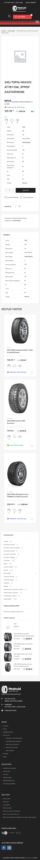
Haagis (6, 586)
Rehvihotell (10, 751)
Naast (9, 347)
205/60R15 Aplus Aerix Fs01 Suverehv (23, 655)
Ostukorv (6, 802)
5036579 (33, 2)
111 (23, 150)
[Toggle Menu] (37, 22)
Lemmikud (6, 805)
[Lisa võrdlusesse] (32, 318)
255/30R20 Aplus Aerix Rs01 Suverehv (23, 645)
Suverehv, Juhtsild (10, 554)
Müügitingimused (9, 781)
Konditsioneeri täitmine (13, 741)
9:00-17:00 (10, 2)
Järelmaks (6, 771)
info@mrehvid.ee (10, 710)
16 (23, 135)
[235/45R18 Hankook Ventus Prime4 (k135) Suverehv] (8, 671)
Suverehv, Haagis (9, 557)
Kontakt (5, 754)
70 (23, 131)
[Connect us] (3, 847)
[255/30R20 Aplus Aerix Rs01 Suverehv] (8, 651)
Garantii (5, 774)
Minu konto (6, 799)
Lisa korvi (25, 190)
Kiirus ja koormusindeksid (11, 811)
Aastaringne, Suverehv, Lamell (13, 589)
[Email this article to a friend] (19, 206)
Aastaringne (11, 31)
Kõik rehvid (7, 573)
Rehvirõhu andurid (12, 744)
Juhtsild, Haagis (9, 580)
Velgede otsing (8, 732)
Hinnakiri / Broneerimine (14, 738)
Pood (5, 729)
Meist (5, 757)
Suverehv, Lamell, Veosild (12, 548)
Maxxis (24, 183)
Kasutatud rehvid (12, 747)
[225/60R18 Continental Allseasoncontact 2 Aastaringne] (8, 641)
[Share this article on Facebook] (15, 206)
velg (15, 623)
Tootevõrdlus (7, 808)
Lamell (6, 570)
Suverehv (10, 418)
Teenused (6, 735)
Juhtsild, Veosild (9, 576)
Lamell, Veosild (8, 567)
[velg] (8, 631)
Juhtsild (6, 583)
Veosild (6, 541)
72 (23, 161)
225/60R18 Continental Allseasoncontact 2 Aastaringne (24, 635)
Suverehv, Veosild (9, 544)
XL (23, 171)
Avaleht (3, 31)
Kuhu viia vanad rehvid (10, 814)
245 (23, 127)
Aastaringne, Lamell (10, 596)
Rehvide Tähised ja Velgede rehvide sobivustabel (19, 817)
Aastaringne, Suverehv (11, 592)
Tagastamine (7, 777)
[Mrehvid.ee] (19, 11)
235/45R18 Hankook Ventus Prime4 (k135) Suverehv (23, 665)
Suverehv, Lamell (9, 551)
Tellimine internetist (9, 768)
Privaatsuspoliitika (9, 784)
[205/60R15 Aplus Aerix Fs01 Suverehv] (8, 661)
